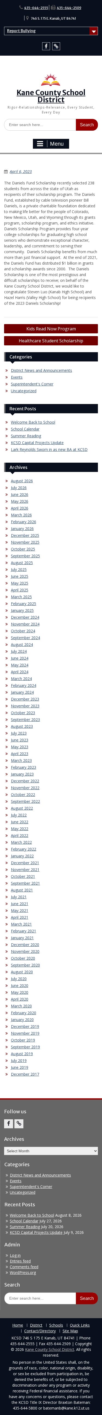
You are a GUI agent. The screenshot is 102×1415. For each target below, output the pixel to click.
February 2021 (23, 931)
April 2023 (19, 753)
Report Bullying (21, 30)
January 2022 (22, 855)
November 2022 (25, 787)
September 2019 (25, 1046)
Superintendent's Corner (32, 384)
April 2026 (19, 508)
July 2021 (19, 896)
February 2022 (23, 849)
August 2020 (22, 971)
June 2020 (19, 985)
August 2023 (22, 726)
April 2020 (19, 999)
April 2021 (19, 917)
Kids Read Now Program (51, 329)
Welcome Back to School (33, 422)
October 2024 (23, 630)
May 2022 (19, 828)
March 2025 (21, 596)
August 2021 (22, 890)
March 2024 (21, 678)
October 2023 (23, 712)
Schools (56, 1325)
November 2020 (25, 951)
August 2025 (22, 562)
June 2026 (19, 494)
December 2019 (25, 1026)
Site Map (70, 1331)
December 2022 (25, 780)
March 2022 (21, 842)
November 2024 (25, 624)
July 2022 (19, 815)
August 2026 (22, 480)
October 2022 (23, 794)
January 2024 (22, 692)
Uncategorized (23, 390)
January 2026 (22, 528)
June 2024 (19, 658)
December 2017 (25, 1074)
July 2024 (19, 651)
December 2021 (25, 862)
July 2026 (19, 487)
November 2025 (25, 542)
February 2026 (23, 521)
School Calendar (25, 429)
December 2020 (25, 944)
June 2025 (19, 576)
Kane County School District (51, 96)
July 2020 (19, 978)
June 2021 (19, 903)
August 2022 (22, 808)
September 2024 (25, 637)
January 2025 (22, 610)
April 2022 (19, 835)
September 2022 (25, 801)
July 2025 (19, 569)
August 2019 (22, 1053)
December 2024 (25, 617)
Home (17, 1325)
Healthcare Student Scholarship (51, 341)
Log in (15, 1255)
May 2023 (19, 746)
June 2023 (19, 740)
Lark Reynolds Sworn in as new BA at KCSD (49, 449)
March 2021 (21, 924)
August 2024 (22, 644)
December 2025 (25, 535)
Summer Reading (26, 435)
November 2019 (25, 1033)
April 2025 (19, 590)
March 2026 (21, 514)
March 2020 (21, 1006)
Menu (57, 144)
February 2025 (23, 603)
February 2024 (23, 685)
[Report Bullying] (56, 46)
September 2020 (25, 965)
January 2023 (22, 774)
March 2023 (21, 760)
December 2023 (25, 699)
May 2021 (19, 910)
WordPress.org (23, 1272)
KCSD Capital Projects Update (37, 442)
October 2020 (23, 958)
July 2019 (19, 1060)
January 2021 (22, 937)
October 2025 (23, 549)
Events (17, 377)
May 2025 (19, 583)
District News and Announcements (41, 370)
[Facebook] (46, 46)
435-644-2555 (36, 8)
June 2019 (19, 1067)
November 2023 (25, 705)
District (36, 1325)
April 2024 (19, 671)
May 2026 (19, 501)
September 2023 (25, 719)
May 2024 (19, 665)
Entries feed (20, 1261)
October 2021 (23, 876)
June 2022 (19, 821)
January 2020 (22, 1019)
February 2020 (23, 1012)
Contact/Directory (40, 1331)
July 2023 (19, 733)
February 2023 (23, 767)
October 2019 (23, 1040)
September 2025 (25, 555)
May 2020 (19, 992)
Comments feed (24, 1266)
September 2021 (25, 883)
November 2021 (25, 869)
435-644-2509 (69, 8)
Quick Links (80, 1325)
